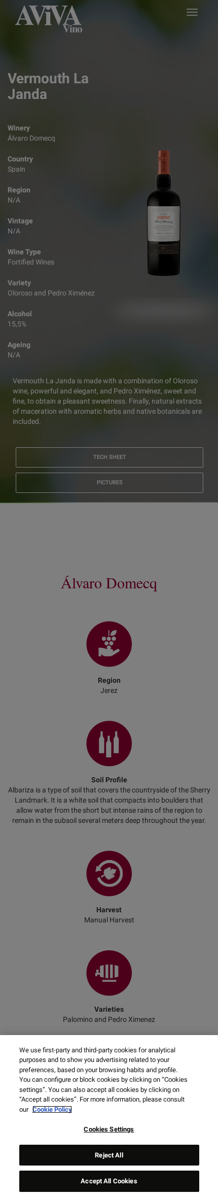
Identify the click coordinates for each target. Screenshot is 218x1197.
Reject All (109, 1155)
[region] (109, 1116)
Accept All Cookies (109, 1181)
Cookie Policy (52, 1109)
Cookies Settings (109, 1129)
